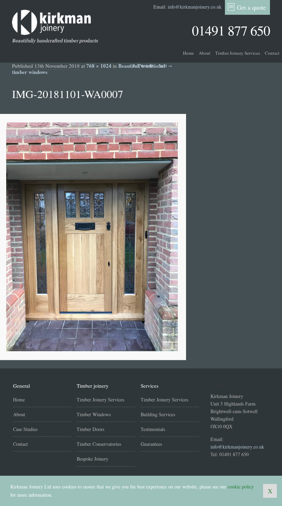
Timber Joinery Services (237, 53)
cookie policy (241, 486)
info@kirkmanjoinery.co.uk (194, 6)
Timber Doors (90, 429)
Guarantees (151, 444)
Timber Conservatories (99, 444)
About (204, 53)
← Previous (143, 65)
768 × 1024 (98, 65)
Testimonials (153, 429)
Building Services (158, 414)
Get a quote (251, 7)
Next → (165, 65)
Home (188, 53)
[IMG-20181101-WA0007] (92, 236)
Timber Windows (94, 414)
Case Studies (25, 429)
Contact (272, 53)
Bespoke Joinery (92, 458)
